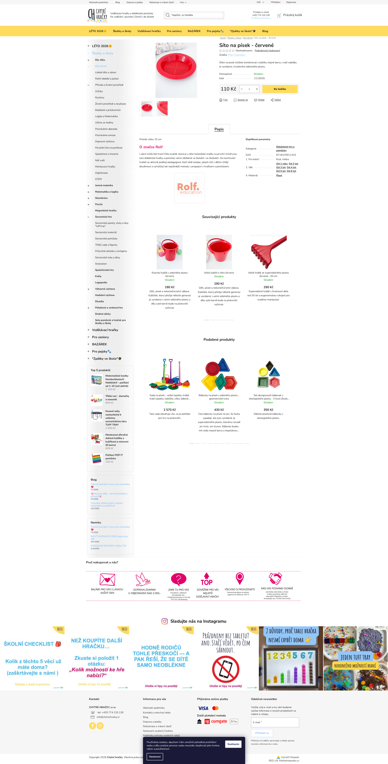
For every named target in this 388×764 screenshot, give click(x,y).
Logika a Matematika (106, 116)
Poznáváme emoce (105, 135)
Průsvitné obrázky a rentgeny (111, 251)
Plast (279, 175)
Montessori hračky (105, 166)
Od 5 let (281, 171)
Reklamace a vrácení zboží (161, 2)
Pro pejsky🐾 (101, 351)
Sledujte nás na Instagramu (198, 621)
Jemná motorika (104, 185)
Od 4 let (291, 167)
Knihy (98, 276)
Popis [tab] (219, 129)
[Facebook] (92, 725)
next (296, 276)
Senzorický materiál (106, 232)
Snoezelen (101, 263)
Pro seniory (100, 337)
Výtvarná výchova (105, 289)
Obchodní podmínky (98, 2)
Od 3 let (281, 167)
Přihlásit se (262, 733)
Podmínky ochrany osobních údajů (161, 735)
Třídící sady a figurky (106, 245)
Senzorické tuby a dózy (107, 257)
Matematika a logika (106, 191)
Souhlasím (233, 744)
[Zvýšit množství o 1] (257, 89)
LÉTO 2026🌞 (102, 46)
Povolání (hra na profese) (108, 147)
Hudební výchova (104, 295)
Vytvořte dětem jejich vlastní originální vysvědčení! (107, 504)
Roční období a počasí (107, 78)
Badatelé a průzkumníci (108, 110)
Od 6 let (291, 171)
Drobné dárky (103, 314)
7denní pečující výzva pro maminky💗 (110, 485)
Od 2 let (293, 163)
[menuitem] (98, 31)
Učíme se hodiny (104, 122)
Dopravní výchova (104, 141)
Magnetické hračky (105, 210)
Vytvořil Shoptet (290, 757)
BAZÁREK (99, 344)
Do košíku (280, 89)
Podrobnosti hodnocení (267, 50)
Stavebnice (101, 198)
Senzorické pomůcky (106, 238)
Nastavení (155, 756)
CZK (259, 2)
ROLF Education (236, 55)
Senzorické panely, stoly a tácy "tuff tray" (111, 224)
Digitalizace (101, 173)
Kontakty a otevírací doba (156, 712)
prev (141, 276)
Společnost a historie (106, 154)
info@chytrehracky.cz (108, 717)
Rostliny (99, 97)
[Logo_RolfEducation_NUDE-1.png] (189, 181)
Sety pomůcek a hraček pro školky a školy (110, 321)
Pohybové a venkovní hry (109, 307)
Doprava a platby (135, 2)
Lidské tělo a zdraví (105, 72)
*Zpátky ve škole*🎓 (107, 358)
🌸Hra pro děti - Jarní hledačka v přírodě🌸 (109, 495)
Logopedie (101, 282)
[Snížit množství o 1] (241, 89)
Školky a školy (102, 53)
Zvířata (99, 91)
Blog (117, 2)
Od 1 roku (282, 163)
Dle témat (100, 66)
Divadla (99, 301)
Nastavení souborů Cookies (158, 731)
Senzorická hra (103, 216)
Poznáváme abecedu (106, 129)
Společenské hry (104, 270)
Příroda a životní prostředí (109, 85)
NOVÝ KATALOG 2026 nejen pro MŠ (109, 537)
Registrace (291, 2)
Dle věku (100, 60)
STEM (98, 179)
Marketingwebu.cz (289, 760)
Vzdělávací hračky (105, 330)
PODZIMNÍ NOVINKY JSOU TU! (108, 546)
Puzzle (99, 204)
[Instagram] (100, 725)
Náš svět (100, 160)
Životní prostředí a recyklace (110, 104)
